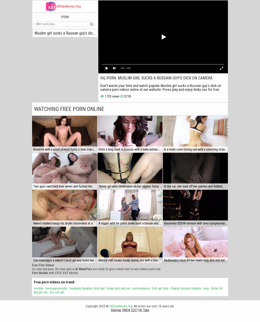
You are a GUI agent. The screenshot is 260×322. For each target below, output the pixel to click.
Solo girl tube (160, 288)
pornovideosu (141, 288)
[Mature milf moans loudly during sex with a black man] (130, 245)
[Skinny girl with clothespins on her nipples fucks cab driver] (130, 171)
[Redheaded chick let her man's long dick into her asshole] (195, 245)
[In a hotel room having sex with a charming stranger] (195, 134)
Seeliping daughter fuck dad (87, 288)
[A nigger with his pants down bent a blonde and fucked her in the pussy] (130, 208)
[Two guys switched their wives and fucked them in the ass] (64, 171)
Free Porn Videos (43, 265)
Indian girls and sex (119, 288)
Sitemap (116, 310)
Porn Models (40, 273)
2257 (134, 310)
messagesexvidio (56, 288)
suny (206, 288)
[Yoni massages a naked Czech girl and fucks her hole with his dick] (64, 245)
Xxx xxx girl (57, 292)
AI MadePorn (83, 269)
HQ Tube (143, 310)
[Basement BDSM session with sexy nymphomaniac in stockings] (195, 208)
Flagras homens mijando (186, 288)
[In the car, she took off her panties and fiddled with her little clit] (195, 171)
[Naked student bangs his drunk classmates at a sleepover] (64, 208)
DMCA (126, 310)
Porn (65, 17)
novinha (38, 288)
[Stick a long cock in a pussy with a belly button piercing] (130, 134)
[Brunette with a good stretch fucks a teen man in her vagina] (64, 134)
